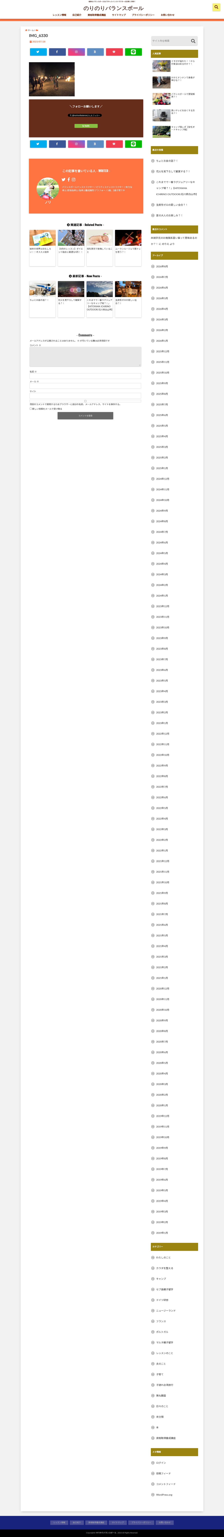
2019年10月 (162, 1137)
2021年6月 (162, 925)
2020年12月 (162, 988)
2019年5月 (162, 1190)
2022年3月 (162, 829)
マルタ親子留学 (164, 1342)
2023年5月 (162, 681)
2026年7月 (162, 277)
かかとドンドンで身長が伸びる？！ (183, 79)
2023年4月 (162, 691)
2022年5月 (162, 808)
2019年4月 (162, 1201)
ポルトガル (162, 1332)
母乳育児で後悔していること (99, 250)
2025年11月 (162, 362)
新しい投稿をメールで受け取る (47, 409)
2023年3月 (162, 702)
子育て (160, 1374)
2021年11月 (162, 872)
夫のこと (161, 1364)
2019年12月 (162, 1116)
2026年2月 (162, 330)
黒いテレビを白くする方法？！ (183, 112)
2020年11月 (162, 999)
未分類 (160, 1417)
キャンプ (161, 1279)
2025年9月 (162, 383)
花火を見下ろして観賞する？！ (70, 301)
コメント (35, 345)
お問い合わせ (167, 15)
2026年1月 (162, 341)
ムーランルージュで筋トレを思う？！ (128, 250)
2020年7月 (162, 1042)
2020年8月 (162, 1031)
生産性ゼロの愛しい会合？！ (126, 301)
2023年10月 (162, 627)
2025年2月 (162, 458)
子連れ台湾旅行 (164, 1385)
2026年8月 (162, 266)
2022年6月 (162, 797)
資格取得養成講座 (97, 15)
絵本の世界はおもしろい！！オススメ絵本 (40, 250)
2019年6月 (162, 1180)
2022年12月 (162, 734)
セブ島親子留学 (164, 1289)
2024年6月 (162, 542)
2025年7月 (162, 404)
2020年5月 (162, 1063)
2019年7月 (162, 1169)
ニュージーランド (166, 1311)
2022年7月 (162, 787)
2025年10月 (162, 373)
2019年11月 (162, 1127)
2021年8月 (162, 904)
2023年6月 (162, 670)
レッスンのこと (164, 1353)
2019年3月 (162, 1212)
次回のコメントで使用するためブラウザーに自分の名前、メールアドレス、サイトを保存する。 (75, 404)
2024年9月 (162, 511)
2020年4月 (162, 1073)
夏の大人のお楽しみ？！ (169, 215)
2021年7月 (162, 914)
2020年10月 (162, 1010)
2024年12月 (162, 479)
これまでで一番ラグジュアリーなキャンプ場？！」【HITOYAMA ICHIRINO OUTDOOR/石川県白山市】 (100, 305)
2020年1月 (162, 1105)
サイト (33, 392)
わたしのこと (163, 1257)
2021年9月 (162, 893)
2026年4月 (162, 309)
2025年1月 (162, 468)
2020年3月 (162, 1084)
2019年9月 (162, 1148)
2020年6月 (162, 1052)
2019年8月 (162, 1158)
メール (34, 382)
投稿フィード (163, 1473)
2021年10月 (162, 882)
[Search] (193, 41)
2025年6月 (162, 415)
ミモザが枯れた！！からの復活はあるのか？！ (183, 62)
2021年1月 (162, 978)
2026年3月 (162, 319)
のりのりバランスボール (114, 8)
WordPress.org (164, 1495)
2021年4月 (162, 946)
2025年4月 (162, 436)
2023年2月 (162, 712)
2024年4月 (162, 564)
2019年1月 (162, 1233)
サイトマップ (119, 15)
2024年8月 (162, 521)
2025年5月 (162, 426)
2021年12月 (162, 861)
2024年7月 (162, 532)
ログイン (161, 1463)
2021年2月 (162, 967)
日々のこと (162, 1406)
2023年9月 (162, 638)
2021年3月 (162, 957)
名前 (33, 372)
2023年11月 (162, 617)
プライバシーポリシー (143, 15)
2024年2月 (162, 585)
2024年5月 (162, 553)
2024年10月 (162, 500)
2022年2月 (162, 840)
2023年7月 (162, 659)
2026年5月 (162, 298)
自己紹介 (77, 15)
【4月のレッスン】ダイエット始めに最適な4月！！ (70, 250)
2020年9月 (162, 1020)
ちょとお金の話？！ (39, 300)
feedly (87, 126)
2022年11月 (162, 744)
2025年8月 (162, 394)
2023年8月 (162, 649)
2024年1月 (162, 596)
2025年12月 (162, 351)
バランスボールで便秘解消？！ (183, 95)
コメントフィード (166, 1484)
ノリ (48, 202)
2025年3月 (162, 447)
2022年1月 (162, 850)
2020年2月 (162, 1095)
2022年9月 (162, 765)
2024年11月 (162, 489)
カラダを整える (164, 1268)
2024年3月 (162, 574)
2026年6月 (162, 288)
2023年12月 (162, 606)
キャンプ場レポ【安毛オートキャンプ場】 (183, 128)
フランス (161, 1321)
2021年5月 (162, 935)
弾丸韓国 (161, 1396)
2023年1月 (162, 723)
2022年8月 (162, 776)
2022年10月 (162, 755)
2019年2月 (162, 1222)
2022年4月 (162, 819)
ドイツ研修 (162, 1300)
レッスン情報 (59, 15)
